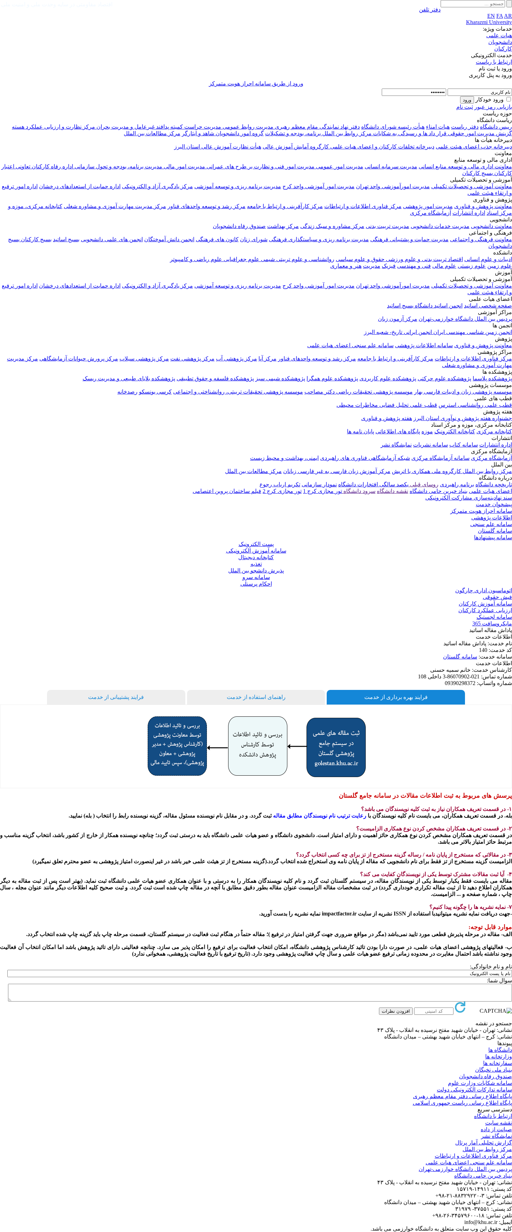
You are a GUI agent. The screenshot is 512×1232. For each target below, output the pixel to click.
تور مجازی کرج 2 (282, 491)
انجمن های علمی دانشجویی (112, 239)
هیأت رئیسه (410, 127)
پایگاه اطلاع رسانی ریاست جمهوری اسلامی (462, 1103)
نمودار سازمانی (319, 484)
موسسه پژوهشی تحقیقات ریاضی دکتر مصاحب (358, 392)
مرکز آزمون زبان (397, 319)
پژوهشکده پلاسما (492, 378)
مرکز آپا (267, 359)
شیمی (267, 259)
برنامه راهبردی (457, 484)
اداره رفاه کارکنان (51, 166)
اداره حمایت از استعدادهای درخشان (80, 186)
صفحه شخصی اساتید (488, 306)
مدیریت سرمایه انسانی (391, 166)
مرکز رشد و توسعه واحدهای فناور (207, 206)
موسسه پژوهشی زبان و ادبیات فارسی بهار (463, 392)
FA (499, 16)
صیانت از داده (496, 1129)
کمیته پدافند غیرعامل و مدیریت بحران (139, 127)
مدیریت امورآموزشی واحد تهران (393, 186)
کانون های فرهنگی (217, 239)
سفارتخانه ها (497, 1063)
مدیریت (371, 266)
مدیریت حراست (202, 127)
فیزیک (389, 266)
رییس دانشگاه (496, 127)
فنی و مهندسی (414, 266)
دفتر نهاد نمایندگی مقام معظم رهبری (316, 127)
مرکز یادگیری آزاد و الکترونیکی (157, 186)
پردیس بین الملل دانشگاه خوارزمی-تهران (465, 319)
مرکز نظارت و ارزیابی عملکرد (59, 127)
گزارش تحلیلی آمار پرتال (483, 1143)
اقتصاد (455, 259)
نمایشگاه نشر (396, 445)
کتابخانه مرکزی (494, 431)
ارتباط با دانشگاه (493, 1116)
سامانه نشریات (430, 445)
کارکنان (503, 49)
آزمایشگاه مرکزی (430, 213)
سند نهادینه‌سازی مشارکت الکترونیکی (468, 498)
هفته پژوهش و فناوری (386, 418)
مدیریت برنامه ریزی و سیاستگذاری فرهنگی (319, 239)
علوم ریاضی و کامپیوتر (196, 259)
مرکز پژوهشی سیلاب (144, 359)
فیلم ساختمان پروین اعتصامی (227, 491)
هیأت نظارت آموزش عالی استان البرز (217, 147)
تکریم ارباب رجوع (279, 484)
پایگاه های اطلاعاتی (397, 431)
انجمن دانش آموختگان (169, 239)
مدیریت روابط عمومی (247, 127)
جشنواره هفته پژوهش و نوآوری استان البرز (462, 418)
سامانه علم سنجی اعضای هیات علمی (350, 345)
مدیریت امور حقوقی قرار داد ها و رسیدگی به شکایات (433, 133)
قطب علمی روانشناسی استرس (475, 405)
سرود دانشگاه (358, 491)
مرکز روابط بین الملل (346, 133)
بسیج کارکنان (477, 173)
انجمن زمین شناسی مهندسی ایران (472, 332)
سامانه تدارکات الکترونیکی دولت (474, 1090)
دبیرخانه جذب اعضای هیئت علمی (474, 147)
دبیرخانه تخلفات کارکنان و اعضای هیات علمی (381, 147)
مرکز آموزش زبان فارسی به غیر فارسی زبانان (336, 471)
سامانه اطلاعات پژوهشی (424, 345)
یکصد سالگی (393, 484)
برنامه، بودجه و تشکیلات (293, 133)
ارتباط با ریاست (494, 62)
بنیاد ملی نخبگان (493, 1070)
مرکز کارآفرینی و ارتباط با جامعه (285, 206)
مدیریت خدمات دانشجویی (440, 226)
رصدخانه (127, 392)
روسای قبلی (424, 484)
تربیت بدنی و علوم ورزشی (416, 259)
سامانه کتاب (463, 445)
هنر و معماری (346, 266)
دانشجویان (500, 42)
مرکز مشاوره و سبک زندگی (332, 226)
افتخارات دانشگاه (358, 484)
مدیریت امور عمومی (339, 166)
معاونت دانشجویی (491, 226)
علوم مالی (444, 266)
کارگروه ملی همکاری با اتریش (426, 471)
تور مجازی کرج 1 (322, 491)
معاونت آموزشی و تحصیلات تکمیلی (471, 186)
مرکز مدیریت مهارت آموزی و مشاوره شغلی (115, 206)
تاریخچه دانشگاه (493, 484)
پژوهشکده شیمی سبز (280, 378)
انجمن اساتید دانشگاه (438, 306)
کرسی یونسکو (155, 392)
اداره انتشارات (468, 213)
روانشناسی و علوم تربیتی (304, 259)
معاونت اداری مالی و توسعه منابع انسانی (465, 166)
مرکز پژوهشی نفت (192, 359)
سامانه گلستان (460, 657)
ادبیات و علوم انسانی (488, 259)
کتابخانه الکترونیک (454, 431)
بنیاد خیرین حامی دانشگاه (438, 491)
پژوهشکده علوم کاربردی (387, 378)
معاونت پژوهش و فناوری (483, 206)
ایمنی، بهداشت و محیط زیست (284, 458)
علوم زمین (499, 266)
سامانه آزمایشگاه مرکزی (440, 458)
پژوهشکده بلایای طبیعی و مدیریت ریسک (129, 378)
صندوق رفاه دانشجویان (239, 226)
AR (508, 16)
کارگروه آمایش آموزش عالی (296, 147)
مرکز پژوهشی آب (236, 359)
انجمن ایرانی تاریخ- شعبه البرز (398, 332)
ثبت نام (464, 107)
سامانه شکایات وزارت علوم (480, 1083)
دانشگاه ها (500, 1050)
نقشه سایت (498, 1123)
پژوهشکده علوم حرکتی (444, 378)
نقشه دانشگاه (392, 491)
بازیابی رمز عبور (493, 107)
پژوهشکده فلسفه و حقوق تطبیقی (215, 378)
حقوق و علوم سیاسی (360, 259)
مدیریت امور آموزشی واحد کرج (318, 186)
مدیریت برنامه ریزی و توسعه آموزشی (237, 186)
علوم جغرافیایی (240, 259)
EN (491, 16)
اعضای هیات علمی (490, 491)
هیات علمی (499, 35)
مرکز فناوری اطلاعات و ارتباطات (363, 206)
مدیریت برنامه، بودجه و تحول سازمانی (117, 166)
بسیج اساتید (66, 239)
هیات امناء (438, 127)
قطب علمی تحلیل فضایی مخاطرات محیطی (386, 405)
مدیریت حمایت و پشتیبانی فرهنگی (409, 239)
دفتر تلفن (430, 10)
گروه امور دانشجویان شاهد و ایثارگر (223, 133)
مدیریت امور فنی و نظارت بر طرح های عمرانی (260, 166)
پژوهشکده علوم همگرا (332, 378)
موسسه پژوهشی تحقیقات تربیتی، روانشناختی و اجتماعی (238, 392)
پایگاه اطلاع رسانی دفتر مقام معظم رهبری (462, 1096)
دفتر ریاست (465, 127)
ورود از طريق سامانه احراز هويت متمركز (256, 83)
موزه (427, 431)
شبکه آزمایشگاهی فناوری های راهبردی (365, 458)
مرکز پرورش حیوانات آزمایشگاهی (78, 359)
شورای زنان (253, 239)
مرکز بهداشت (283, 226)
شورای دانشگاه (378, 127)
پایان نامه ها (360, 431)
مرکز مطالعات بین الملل (152, 133)
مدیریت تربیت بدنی (387, 226)
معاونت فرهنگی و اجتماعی (481, 239)
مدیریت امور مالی (183, 166)
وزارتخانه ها (498, 1056)
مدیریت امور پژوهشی (428, 206)
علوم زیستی (472, 266)
